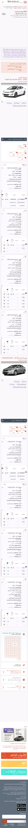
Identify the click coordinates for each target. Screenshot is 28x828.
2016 (11, 642)
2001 (15, 651)
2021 (15, 639)
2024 (11, 637)
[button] (14, 7)
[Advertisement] (14, 33)
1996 (11, 654)
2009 (15, 646)
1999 (7, 651)
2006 (19, 649)
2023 (7, 637)
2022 (19, 639)
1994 (19, 656)
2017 (15, 642)
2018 (19, 642)
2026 (19, 637)
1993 (15, 656)
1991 (7, 656)
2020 (11, 639)
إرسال (4, 821)
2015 (7, 642)
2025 (15, 637)
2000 (11, 651)
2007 (7, 646)
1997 (15, 654)
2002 (19, 651)
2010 (19, 646)
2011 (7, 644)
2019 (7, 639)
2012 (11, 644)
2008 (11, 646)
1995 (7, 654)
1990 (19, 659)
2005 (15, 649)
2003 (7, 649)
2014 (19, 644)
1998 (19, 654)
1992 (11, 656)
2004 (11, 649)
